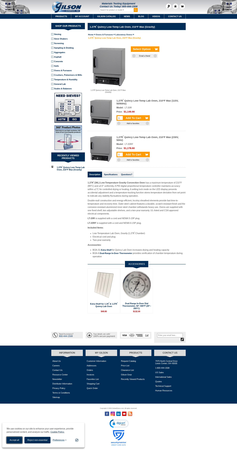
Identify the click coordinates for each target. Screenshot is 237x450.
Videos (156, 16)
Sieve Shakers (61, 39)
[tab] (95, 174)
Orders (90, 370)
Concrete (58, 61)
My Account (82, 16)
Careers (56, 365)
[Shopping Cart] (182, 6)
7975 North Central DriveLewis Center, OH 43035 (166, 362)
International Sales (163, 377)
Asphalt (57, 57)
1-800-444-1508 (162, 368)
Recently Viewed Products (133, 379)
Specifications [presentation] (111, 174)
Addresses (91, 365)
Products (61, 16)
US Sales (159, 372)
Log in (168, 6)
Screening (59, 43)
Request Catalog (128, 361)
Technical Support (163, 386)
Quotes (158, 381)
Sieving (57, 34)
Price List (125, 365)
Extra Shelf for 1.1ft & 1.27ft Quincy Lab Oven (104, 304)
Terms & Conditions (61, 393)
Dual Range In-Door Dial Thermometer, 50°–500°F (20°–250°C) (136, 306)
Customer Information (96, 361)
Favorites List (93, 379)
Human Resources (163, 390)
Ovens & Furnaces (63, 70)
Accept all (14, 440)
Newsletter (57, 379)
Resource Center (60, 374)
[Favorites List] (175, 6)
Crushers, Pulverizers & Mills (68, 75)
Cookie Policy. (57, 431)
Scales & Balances (63, 88)
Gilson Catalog (106, 16)
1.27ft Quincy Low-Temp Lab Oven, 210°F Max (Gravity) (71, 168)
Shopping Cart (93, 384)
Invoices (90, 374)
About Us (56, 361)
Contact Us (175, 16)
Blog (141, 16)
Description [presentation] (94, 174)
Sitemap (56, 397)
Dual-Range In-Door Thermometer (116, 253)
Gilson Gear (126, 374)
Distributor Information (62, 384)
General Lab (60, 84)
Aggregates (59, 52)
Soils (56, 66)
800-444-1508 (129, 6)
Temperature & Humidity (65, 79)
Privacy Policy (58, 388)
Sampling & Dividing (64, 48)
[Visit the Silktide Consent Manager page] (77, 440)
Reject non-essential (37, 440)
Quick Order (92, 388)
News (127, 16)
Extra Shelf (106, 250)
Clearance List (127, 370)
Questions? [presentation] (126, 174)
